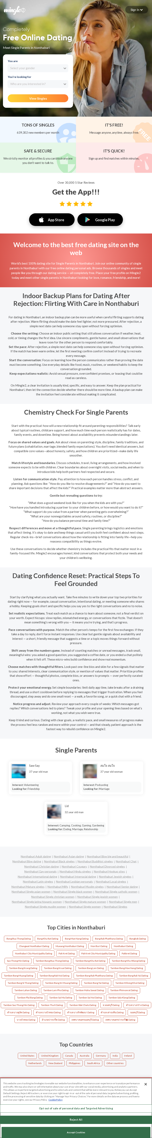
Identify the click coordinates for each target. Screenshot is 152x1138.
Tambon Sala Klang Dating (121, 997)
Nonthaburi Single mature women (85, 901)
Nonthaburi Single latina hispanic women (37, 901)
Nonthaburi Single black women (72, 891)
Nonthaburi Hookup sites (109, 871)
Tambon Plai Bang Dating (30, 997)
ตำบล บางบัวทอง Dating (48, 1012)
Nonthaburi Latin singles (38, 881)
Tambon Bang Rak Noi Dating (54, 975)
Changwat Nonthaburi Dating (34, 946)
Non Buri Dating (99, 946)
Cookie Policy (55, 1099)
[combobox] (38, 68)
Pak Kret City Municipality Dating (98, 953)
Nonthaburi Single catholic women (116, 891)
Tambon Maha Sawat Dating (89, 990)
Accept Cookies (76, 1132)
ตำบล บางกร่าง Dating (137, 1005)
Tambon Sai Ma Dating (60, 997)
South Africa (93, 1063)
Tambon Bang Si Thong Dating (23, 982)
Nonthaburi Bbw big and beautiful (107, 856)
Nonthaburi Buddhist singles (95, 861)
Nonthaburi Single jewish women (97, 896)
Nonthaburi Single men (123, 901)
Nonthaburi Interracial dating (78, 876)
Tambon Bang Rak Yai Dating (133, 975)
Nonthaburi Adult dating (36, 856)
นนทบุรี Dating (137, 1012)
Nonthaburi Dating (123, 946)
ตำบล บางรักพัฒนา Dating (80, 1012)
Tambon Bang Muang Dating (18, 975)
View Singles (38, 98)
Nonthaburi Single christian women (52, 896)
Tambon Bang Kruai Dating (57, 968)
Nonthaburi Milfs (58, 886)
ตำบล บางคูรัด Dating (18, 1012)
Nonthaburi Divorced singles (107, 866)
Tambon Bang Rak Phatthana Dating (94, 975)
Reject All (76, 1119)
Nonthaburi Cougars (74, 866)
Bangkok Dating (137, 938)
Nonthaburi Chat (126, 861)
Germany (101, 1055)
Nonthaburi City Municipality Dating (33, 953)
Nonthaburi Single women (85, 906)
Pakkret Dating (129, 953)
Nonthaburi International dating (37, 876)
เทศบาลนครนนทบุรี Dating (85, 1019)
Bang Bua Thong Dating (19, 938)
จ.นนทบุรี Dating (111, 1005)
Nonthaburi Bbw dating (26, 861)
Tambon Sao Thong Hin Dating (18, 1005)
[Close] (145, 1084)
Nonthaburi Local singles (111, 881)
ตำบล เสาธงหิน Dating (112, 1012)
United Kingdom (50, 1055)
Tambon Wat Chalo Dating (82, 1005)
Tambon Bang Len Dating (91, 968)
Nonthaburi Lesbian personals (74, 881)
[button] (136, 9)
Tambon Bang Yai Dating (96, 982)
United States (27, 1055)
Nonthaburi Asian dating (69, 856)
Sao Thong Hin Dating (18, 960)
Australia (84, 1055)
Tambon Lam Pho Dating (55, 990)
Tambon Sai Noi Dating (90, 997)
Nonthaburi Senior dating (122, 886)
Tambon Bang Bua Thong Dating (52, 960)
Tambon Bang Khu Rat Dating (90, 960)
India (115, 1055)
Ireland (128, 1055)
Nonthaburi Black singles (59, 861)
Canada (69, 1055)
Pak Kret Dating (67, 953)
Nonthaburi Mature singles (28, 886)
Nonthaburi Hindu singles (75, 871)
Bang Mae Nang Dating (76, 938)
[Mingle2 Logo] (14, 10)
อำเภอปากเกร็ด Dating (53, 1019)
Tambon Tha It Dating (52, 1005)
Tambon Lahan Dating (25, 990)
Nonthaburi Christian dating (41, 866)
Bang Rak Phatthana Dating (109, 938)
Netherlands (35, 1063)
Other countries (115, 1063)
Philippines (74, 1063)
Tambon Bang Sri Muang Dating (61, 982)
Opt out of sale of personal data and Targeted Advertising (76, 1108)
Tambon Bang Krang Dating (23, 968)
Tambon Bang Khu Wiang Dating (128, 960)
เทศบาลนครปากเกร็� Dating (120, 1019)
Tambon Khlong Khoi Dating (129, 982)
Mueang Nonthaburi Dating (70, 946)
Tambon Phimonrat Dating (124, 990)
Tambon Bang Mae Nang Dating (126, 968)
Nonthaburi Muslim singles (87, 886)
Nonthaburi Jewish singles (115, 876)
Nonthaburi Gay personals (40, 871)
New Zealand (55, 1063)
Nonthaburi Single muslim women (45, 906)
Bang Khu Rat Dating (47, 938)
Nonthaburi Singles (115, 906)
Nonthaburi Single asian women (31, 891)
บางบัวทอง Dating (26, 1019)
